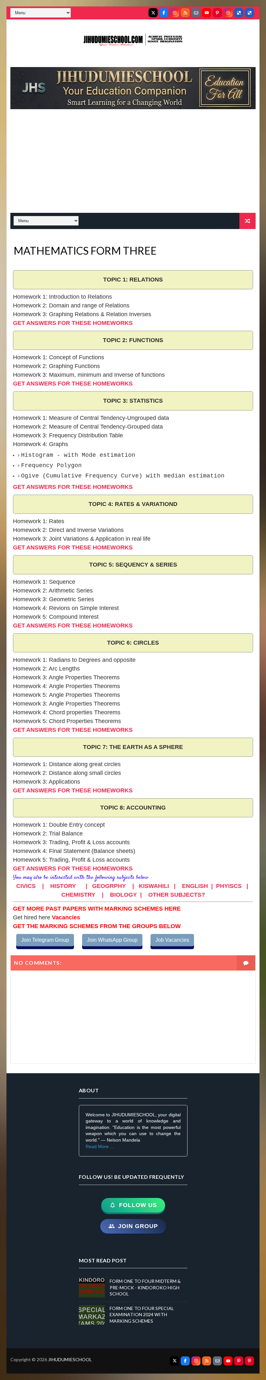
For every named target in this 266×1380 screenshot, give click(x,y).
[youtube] (206, 12)
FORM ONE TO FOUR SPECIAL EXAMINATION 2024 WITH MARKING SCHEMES (142, 1314)
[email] (195, 12)
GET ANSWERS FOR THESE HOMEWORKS (73, 323)
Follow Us (138, 1205)
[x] (153, 12)
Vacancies (65, 917)
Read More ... (100, 1146)
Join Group (138, 1226)
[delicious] (238, 12)
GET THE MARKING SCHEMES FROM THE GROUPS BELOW (97, 926)
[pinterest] (217, 12)
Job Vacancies (172, 940)
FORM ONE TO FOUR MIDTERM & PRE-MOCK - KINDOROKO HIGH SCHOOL (145, 1287)
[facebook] (163, 12)
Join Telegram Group (45, 940)
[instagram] (174, 12)
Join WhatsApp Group (112, 940)
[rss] (185, 12)
